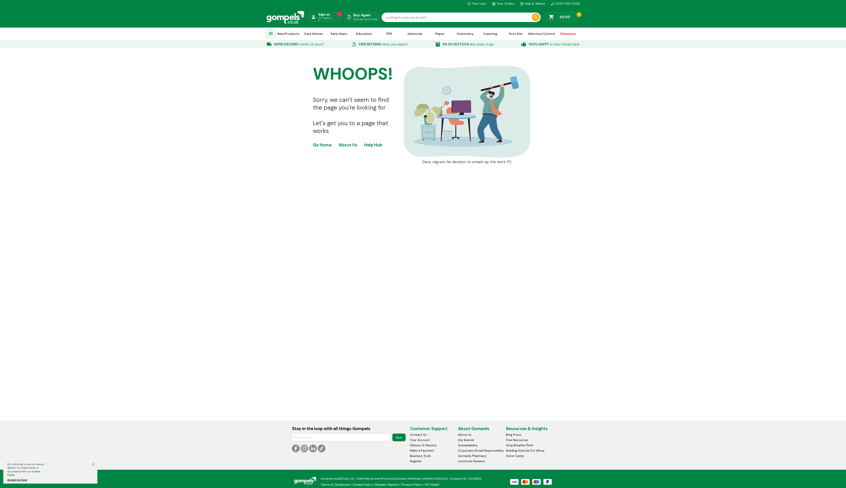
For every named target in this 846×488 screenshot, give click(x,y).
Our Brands (466, 440)
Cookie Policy (362, 485)
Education (364, 34)
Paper (440, 34)
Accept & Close (17, 479)
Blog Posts (513, 435)
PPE (389, 34)
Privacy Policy (411, 485)
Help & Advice (532, 4)
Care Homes (313, 34)
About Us (348, 145)
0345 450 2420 (565, 4)
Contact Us (418, 435)
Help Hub (373, 145)
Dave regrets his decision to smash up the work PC (467, 162)
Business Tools (420, 456)
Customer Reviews (471, 461)
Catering (490, 34)
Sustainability (468, 445)
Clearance (568, 34)
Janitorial (414, 34)
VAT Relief (431, 485)
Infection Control (541, 34)
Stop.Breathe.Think (519, 445)
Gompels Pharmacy (472, 456)
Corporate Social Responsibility (481, 451)
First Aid (515, 34)
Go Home (322, 145)
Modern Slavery (387, 485)
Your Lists (476, 4)
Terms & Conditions (335, 485)
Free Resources (517, 440)
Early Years (339, 34)
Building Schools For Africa (525, 451)
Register (416, 461)
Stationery (465, 34)
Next (399, 438)
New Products (288, 34)
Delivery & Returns (423, 445)
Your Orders (503, 4)
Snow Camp (515, 456)
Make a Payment (422, 451)
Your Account (420, 440)
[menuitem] (270, 34)
